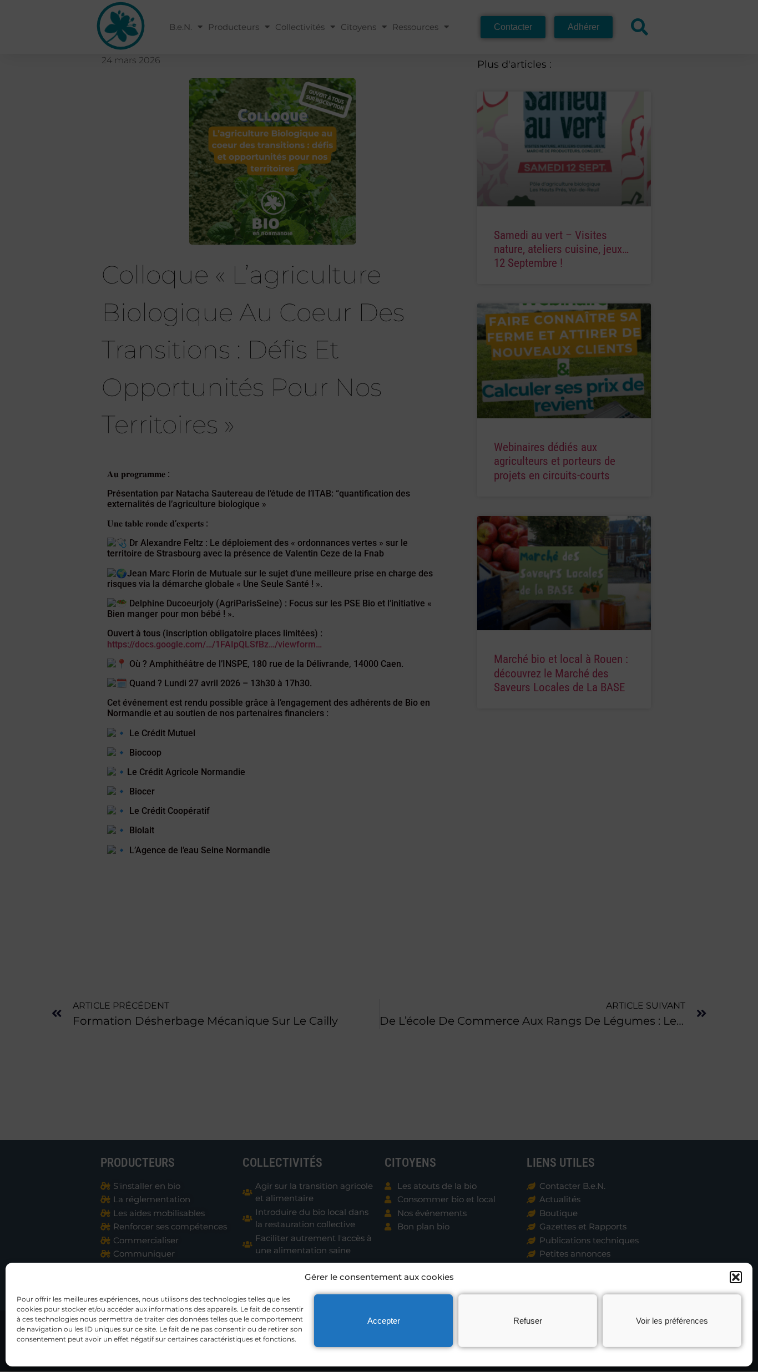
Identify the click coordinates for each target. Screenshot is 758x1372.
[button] (735, 1277)
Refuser (527, 1320)
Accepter (383, 1320)
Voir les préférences (672, 1320)
